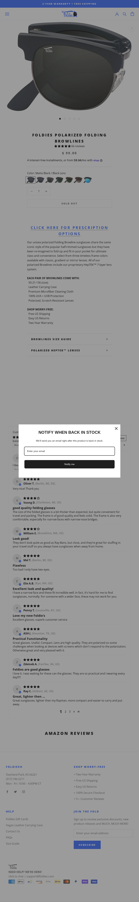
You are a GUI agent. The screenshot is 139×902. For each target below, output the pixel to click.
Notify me (69, 464)
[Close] (116, 428)
